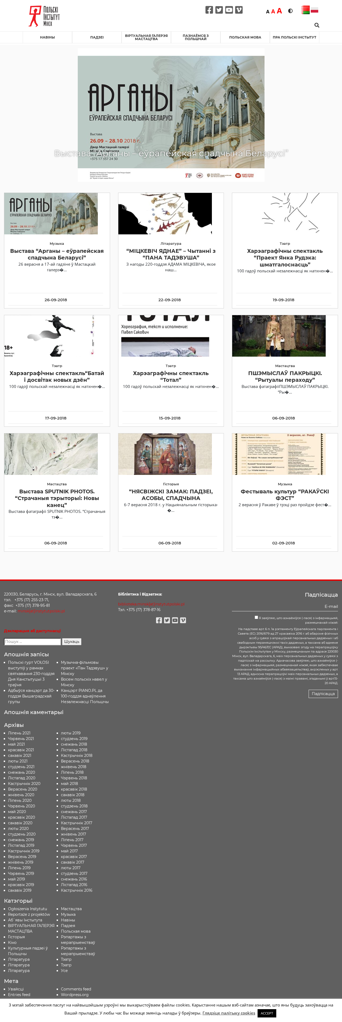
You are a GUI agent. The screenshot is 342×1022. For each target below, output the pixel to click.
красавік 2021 (21, 750)
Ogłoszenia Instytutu (27, 908)
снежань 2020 (21, 772)
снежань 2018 (74, 744)
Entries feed (19, 994)
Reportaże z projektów (29, 914)
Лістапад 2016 (74, 884)
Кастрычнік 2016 (76, 890)
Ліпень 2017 (72, 839)
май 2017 (69, 851)
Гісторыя (16, 937)
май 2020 (17, 811)
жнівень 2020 (21, 794)
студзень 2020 (22, 834)
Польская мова (245, 37)
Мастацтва (71, 908)
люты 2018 (71, 800)
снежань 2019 (21, 839)
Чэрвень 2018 (74, 778)
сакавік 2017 (72, 862)
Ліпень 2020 (20, 800)
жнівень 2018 (73, 766)
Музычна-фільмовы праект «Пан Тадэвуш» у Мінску (84, 668)
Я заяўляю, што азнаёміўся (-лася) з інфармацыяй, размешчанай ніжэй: (298, 620)
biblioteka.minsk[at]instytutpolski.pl (151, 604)
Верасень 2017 (75, 828)
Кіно (12, 942)
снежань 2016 (74, 879)
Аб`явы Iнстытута (25, 920)
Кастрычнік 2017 (76, 823)
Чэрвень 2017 (74, 845)
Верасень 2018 (75, 761)
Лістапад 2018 (74, 750)
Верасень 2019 (22, 856)
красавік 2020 (21, 817)
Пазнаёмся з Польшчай (196, 37)
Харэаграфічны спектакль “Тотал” (171, 376)
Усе (64, 970)
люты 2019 (71, 733)
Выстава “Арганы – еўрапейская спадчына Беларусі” (57, 254)
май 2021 (16, 744)
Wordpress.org (75, 994)
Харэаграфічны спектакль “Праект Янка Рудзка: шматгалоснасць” (285, 258)
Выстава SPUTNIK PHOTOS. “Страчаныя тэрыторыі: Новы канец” (57, 498)
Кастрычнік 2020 (24, 783)
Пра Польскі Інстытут (294, 37)
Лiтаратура (19, 959)
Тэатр (66, 959)
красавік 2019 (21, 884)
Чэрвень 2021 (21, 738)
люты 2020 (18, 828)
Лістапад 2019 (21, 845)
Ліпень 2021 (19, 733)
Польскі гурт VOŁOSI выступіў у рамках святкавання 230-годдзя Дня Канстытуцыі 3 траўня (31, 673)
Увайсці (16, 989)
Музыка (68, 914)
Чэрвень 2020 (21, 806)
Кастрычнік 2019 (24, 851)
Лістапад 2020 (21, 778)
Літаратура (19, 970)
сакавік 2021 (19, 755)
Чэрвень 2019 (21, 873)
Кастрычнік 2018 (76, 755)
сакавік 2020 (20, 823)
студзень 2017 (74, 873)
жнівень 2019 (20, 862)
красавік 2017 (74, 856)
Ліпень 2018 (72, 772)
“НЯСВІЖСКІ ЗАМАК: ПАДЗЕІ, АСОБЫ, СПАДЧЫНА (171, 494)
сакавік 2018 (72, 794)
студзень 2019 (74, 738)
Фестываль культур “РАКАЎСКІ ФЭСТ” (285, 494)
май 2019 (16, 879)
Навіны (47, 37)
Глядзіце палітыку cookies (229, 1013)
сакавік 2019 (20, 890)
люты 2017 (70, 867)
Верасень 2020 (22, 789)
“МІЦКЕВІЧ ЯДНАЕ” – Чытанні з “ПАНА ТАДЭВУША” (171, 254)
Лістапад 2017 (74, 817)
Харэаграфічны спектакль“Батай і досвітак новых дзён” (57, 376)
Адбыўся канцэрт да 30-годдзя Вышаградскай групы (31, 696)
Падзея (68, 925)
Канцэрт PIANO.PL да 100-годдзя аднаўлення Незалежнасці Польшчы (85, 696)
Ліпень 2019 (19, 867)
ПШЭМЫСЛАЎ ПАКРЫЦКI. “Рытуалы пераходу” (285, 376)
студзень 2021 (21, 766)
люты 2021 (18, 761)
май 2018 (69, 783)
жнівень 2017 (73, 834)
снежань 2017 (74, 811)
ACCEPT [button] (267, 1013)
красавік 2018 (74, 789)
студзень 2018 (74, 806)
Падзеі (97, 37)
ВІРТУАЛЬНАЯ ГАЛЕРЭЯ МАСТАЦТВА (146, 37)
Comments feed (76, 989)
